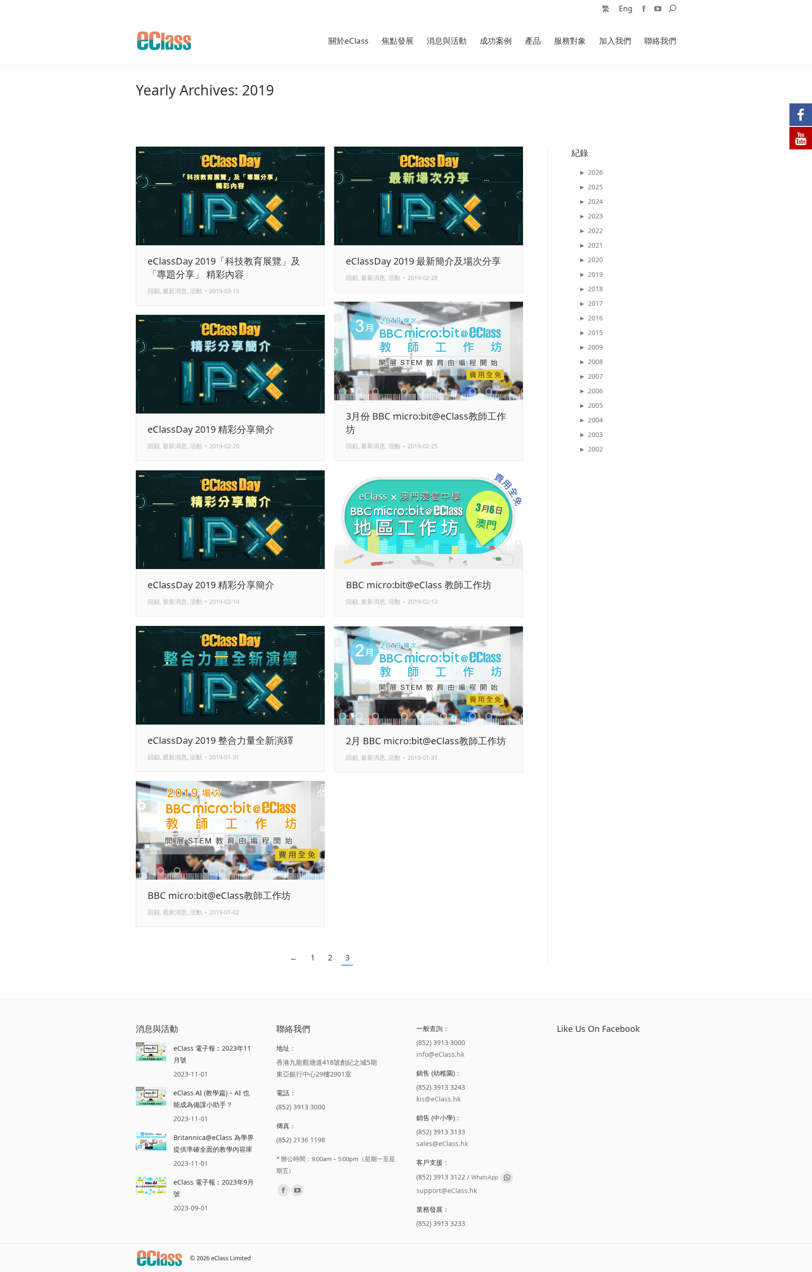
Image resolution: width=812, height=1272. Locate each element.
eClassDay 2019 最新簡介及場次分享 (423, 261)
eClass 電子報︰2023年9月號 (213, 1188)
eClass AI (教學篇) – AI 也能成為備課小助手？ (211, 1098)
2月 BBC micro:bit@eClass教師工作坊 (426, 740)
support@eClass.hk (446, 1190)
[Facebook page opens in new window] (644, 8)
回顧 (154, 291)
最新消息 (175, 291)
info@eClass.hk (440, 1054)
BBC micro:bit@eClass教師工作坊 (219, 895)
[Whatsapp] (507, 1177)
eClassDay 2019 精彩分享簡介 (211, 429)
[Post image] (151, 1051)
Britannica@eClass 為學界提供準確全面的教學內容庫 (213, 1143)
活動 (196, 291)
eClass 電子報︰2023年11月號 (212, 1054)
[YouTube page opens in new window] (658, 8)
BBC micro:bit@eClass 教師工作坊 (419, 584)
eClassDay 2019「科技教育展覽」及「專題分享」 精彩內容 (224, 268)
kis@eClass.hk (438, 1098)
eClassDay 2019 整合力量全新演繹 (220, 740)
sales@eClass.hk (442, 1143)
